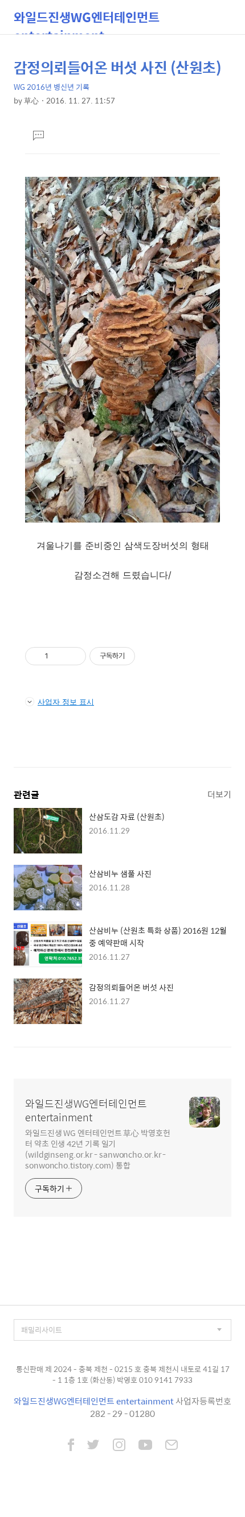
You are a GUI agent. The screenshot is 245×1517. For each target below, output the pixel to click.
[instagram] (119, 1446)
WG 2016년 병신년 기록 (51, 87)
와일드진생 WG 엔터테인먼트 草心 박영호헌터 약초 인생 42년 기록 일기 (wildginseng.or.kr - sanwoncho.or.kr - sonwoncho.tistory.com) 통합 (97, 1148)
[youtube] (145, 1446)
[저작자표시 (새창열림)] (140, 656)
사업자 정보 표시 (66, 701)
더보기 (219, 794)
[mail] (171, 1446)
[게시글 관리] (73, 656)
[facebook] (71, 1446)
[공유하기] (59, 656)
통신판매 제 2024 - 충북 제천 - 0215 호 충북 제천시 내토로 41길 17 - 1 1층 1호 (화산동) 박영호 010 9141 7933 (123, 1374)
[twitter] (93, 1446)
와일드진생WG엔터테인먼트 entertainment (87, 20)
